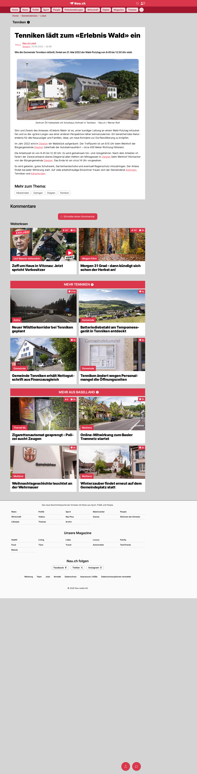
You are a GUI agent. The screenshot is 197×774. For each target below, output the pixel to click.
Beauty (14, 550)
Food (13, 545)
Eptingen (131, 169)
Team (39, 576)
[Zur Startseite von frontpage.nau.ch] (77, 3)
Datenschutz (70, 576)
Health (14, 540)
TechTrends (125, 545)
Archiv (69, 522)
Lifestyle (15, 522)
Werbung (28, 576)
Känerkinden (38, 173)
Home (15, 15)
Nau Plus (70, 517)
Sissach (26, 46)
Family (123, 540)
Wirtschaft (16, 517)
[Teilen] (125, 766)
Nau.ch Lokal (29, 43)
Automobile (98, 545)
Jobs (47, 576)
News (14, 512)
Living (41, 540)
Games (96, 517)
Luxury (96, 540)
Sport (68, 512)
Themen (42, 522)
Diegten (43, 143)
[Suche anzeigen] (137, 3)
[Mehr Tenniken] (77, 284)
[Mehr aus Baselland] (77, 392)
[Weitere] (141, 10)
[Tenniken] (77, 22)
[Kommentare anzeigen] (136, 766)
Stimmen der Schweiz (130, 517)
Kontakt (57, 576)
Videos (41, 517)
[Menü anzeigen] (143, 3)
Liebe (68, 540)
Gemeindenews (30, 15)
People (123, 512)
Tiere (40, 545)
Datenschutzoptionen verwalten (116, 576)
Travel (68, 545)
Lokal (43, 15)
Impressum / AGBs (88, 576)
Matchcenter (99, 512)
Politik (41, 512)
